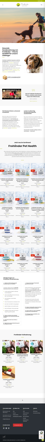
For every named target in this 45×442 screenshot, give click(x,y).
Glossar (14, 413)
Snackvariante (14, 128)
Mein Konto (35, 411)
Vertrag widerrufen (17, 425)
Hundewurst (11, 62)
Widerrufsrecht (26, 413)
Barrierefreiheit (26, 416)
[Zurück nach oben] (22, 401)
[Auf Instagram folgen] (9, 428)
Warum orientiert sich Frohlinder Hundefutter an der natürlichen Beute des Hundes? (11, 316)
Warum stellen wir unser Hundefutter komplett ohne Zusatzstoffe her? (32, 311)
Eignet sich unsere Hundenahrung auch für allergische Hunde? (11, 323)
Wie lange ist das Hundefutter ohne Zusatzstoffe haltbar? (32, 314)
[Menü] (43, 431)
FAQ (13, 411)
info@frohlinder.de (6, 419)
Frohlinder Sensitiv (15, 69)
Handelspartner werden (17, 416)
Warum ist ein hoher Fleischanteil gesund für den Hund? (32, 283)
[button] (1, 25)
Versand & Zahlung (36, 413)
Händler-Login (40, 0)
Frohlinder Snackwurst (9, 70)
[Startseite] (22, 5)
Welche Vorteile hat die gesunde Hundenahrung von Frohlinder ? (10, 283)
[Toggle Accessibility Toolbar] (42, 439)
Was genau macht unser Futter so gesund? (10, 320)
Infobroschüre (15, 414)
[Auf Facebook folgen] (4, 428)
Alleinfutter (5, 128)
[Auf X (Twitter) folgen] (6, 428)
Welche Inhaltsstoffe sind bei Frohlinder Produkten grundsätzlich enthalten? (33, 308)
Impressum (25, 414)
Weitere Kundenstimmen (33, 101)
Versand (8, 184)
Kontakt (24, 418)
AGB (24, 411)
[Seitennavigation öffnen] (4, 5)
